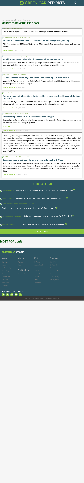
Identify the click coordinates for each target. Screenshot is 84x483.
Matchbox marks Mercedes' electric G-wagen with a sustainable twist (34, 59)
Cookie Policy (54, 276)
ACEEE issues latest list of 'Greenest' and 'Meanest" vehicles (36, 126)
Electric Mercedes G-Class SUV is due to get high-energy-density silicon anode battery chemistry (41, 97)
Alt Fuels (5, 279)
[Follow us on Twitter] (7, 294)
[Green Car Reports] (42, 3)
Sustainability (6, 267)
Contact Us (54, 264)
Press (52, 267)
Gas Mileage (6, 270)
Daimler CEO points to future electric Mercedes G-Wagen (28, 117)
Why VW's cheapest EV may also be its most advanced (41, 224)
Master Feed (38, 264)
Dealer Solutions (23, 273)
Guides (36, 279)
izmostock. (56, 298)
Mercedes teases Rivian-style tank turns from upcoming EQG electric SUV (36, 78)
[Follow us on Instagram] (11, 294)
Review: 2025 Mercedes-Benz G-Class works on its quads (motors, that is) (36, 41)
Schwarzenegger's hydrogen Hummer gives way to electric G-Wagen (33, 160)
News (8, 20)
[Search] (75, 3)
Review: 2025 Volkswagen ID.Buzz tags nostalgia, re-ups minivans (44, 190)
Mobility (4, 264)
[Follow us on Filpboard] (20, 294)
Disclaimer (53, 273)
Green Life (37, 282)
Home (3, 20)
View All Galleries (42, 231)
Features (5, 285)
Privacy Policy (54, 279)
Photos (20, 262)
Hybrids (4, 273)
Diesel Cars (5, 282)
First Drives (38, 270)
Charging (5, 262)
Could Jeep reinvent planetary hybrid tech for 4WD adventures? (29, 208)
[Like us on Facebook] (3, 294)
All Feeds (37, 262)
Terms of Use (54, 270)
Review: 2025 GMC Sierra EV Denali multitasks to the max (41, 198)
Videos (20, 264)
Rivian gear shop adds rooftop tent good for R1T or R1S (48, 216)
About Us (53, 262)
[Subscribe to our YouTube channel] (16, 294)
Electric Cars (6, 276)
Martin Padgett (8, 50)
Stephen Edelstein (9, 26)
